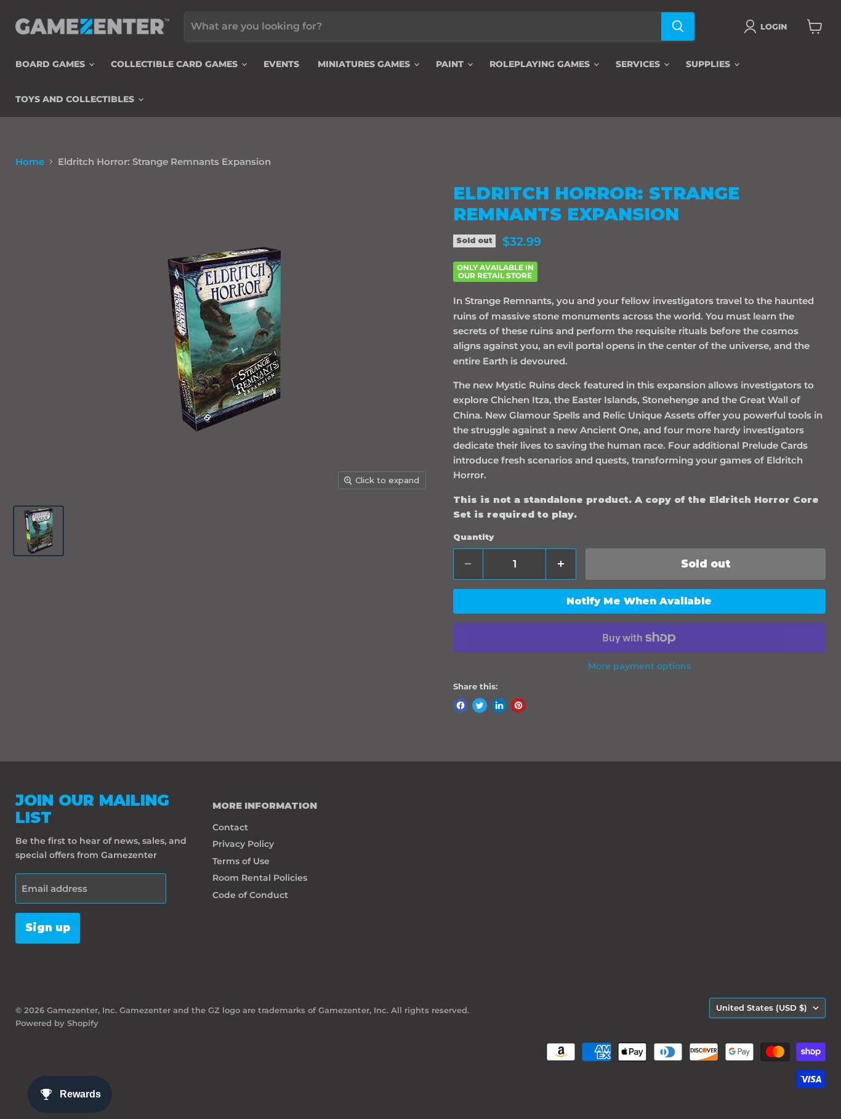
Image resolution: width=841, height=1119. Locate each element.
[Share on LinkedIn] (499, 705)
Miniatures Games (365, 64)
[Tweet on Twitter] (479, 705)
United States (761, 1008)
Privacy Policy (243, 843)
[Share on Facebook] (460, 705)
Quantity (473, 537)
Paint (451, 64)
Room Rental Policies (259, 877)
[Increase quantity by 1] (561, 564)
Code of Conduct (250, 894)
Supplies (709, 64)
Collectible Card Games (175, 64)
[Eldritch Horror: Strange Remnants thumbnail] (38, 531)
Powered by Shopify (57, 1023)
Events (281, 64)
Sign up (47, 927)
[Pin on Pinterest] (518, 705)
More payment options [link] (639, 666)
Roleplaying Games (540, 64)
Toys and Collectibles (76, 99)
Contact (230, 827)
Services (639, 64)
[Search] (677, 26)
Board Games (51, 64)
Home (29, 161)
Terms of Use (241, 861)
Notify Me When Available (639, 601)
